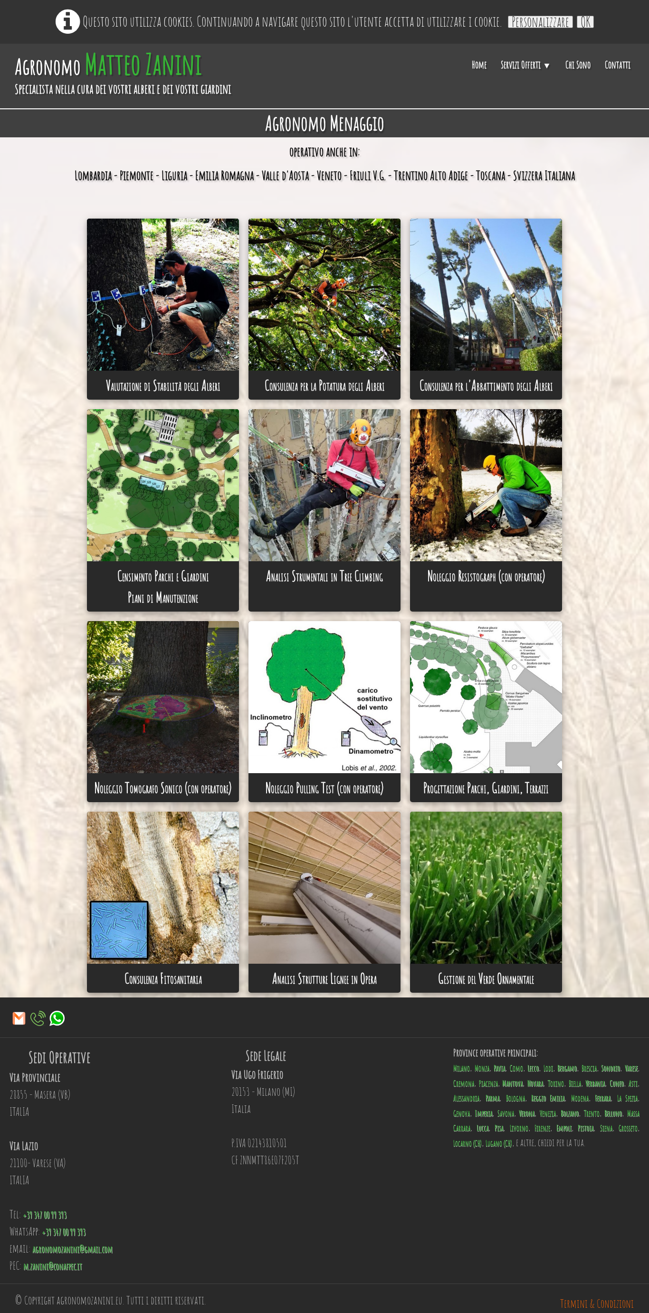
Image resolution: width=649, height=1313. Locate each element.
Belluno (613, 1113)
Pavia (499, 1068)
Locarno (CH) (467, 1143)
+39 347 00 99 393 (45, 1215)
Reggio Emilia (547, 1098)
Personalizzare (540, 22)
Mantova (512, 1083)
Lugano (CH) (499, 1143)
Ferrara (603, 1098)
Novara (535, 1083)
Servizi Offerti (526, 64)
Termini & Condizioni (597, 1303)
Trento (592, 1113)
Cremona (463, 1083)
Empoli (564, 1128)
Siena (606, 1128)
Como (516, 1068)
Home (479, 64)
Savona (505, 1113)
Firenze (542, 1128)
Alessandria (466, 1098)
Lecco (533, 1068)
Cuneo (617, 1083)
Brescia (589, 1068)
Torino (556, 1083)
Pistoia (585, 1128)
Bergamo (567, 1068)
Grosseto (628, 1128)
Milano (461, 1068)
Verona (526, 1113)
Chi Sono (578, 64)
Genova (461, 1113)
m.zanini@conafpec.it (52, 1266)
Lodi (548, 1068)
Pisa (499, 1128)
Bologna (515, 1098)
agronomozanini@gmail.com (72, 1249)
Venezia (548, 1113)
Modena (580, 1098)
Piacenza (488, 1083)
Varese (631, 1068)
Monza (482, 1068)
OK (585, 22)
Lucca (482, 1128)
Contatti (617, 64)
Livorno (519, 1128)
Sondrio (610, 1068)
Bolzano (570, 1113)
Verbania (595, 1083)
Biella (575, 1083)
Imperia (483, 1113)
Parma (492, 1098)
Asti (633, 1083)
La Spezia (627, 1098)
